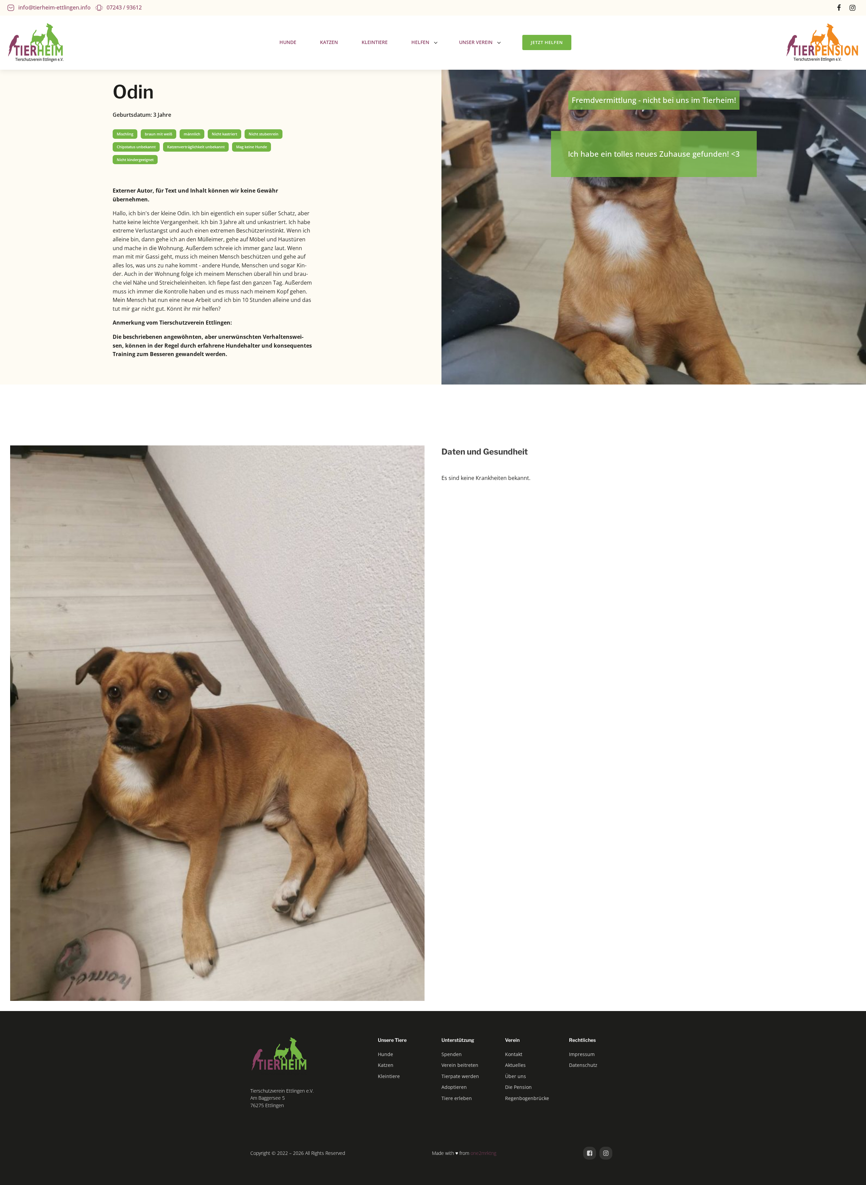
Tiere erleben (456, 1098)
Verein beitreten (459, 1065)
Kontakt (513, 1054)
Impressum (582, 1054)
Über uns (515, 1076)
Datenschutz (583, 1065)
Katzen (385, 1065)
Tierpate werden (460, 1076)
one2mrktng (483, 1153)
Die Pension (518, 1087)
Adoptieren (454, 1087)
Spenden (451, 1054)
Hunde (385, 1054)
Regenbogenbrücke (527, 1098)
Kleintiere (389, 1076)
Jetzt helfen (547, 42)
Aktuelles (515, 1065)
